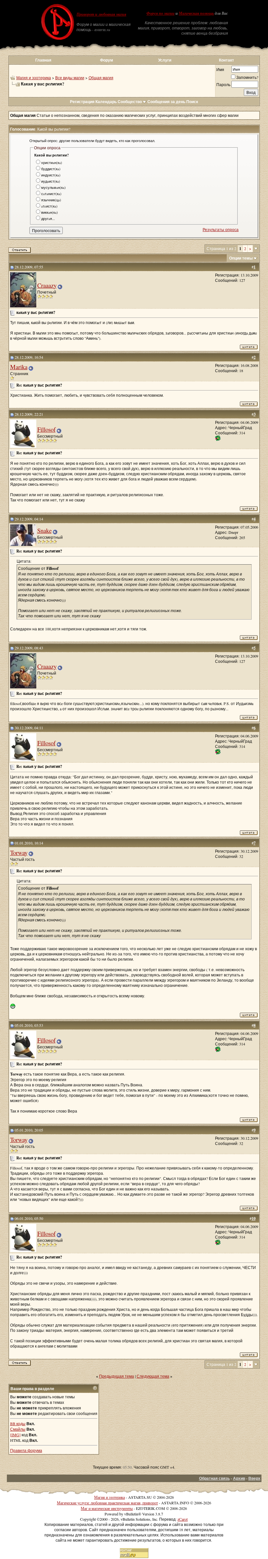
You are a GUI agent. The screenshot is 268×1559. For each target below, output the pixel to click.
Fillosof (46, 429)
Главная (43, 60)
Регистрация (82, 101)
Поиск (192, 101)
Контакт (226, 60)
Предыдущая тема (116, 1376)
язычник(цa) (51, 199)
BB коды (17, 1423)
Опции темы (241, 258)
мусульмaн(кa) (53, 187)
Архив (239, 1478)
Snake (44, 530)
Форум (106, 60)
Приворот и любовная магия (101, 14)
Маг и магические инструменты (107, 1508)
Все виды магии (69, 77)
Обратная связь (214, 1478)
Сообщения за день (166, 101)
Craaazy (47, 285)
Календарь (106, 101)
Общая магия (101, 77)
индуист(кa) (50, 174)
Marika (18, 367)
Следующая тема (153, 1376)
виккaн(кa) (49, 212)
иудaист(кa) (50, 181)
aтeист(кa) (49, 206)
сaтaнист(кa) (51, 193)
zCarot (182, 1519)
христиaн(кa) (51, 162)
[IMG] (15, 1434)
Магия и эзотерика (33, 77)
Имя (220, 69)
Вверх (254, 1478)
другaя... (48, 218)
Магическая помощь (196, 13)
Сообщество (130, 101)
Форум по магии (160, 13)
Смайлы (17, 1429)
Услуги (164, 60)
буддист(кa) (50, 168)
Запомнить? (247, 77)
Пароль (223, 84)
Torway (18, 852)
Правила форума (26, 1450)
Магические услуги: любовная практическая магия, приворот (107, 1502)
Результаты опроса (221, 229)
